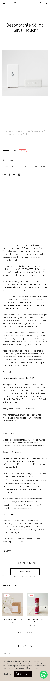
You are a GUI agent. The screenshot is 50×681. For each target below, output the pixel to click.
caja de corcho (8, 502)
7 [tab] (31, 632)
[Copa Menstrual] (12, 604)
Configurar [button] (8, 674)
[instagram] (24, 646)
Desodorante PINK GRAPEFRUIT (35, 620)
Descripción (8, 160)
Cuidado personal (15, 131)
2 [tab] (20, 632)
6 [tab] (29, 632)
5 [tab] (27, 632)
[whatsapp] (31, 646)
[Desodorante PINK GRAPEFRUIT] (37, 604)
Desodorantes (37, 131)
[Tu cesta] (46, 3)
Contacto (6, 654)
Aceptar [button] (22, 674)
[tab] (25, 160)
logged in (17, 576)
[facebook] (19, 646)
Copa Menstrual (9, 619)
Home (4, 131)
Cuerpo (27, 131)
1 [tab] (18, 632)
